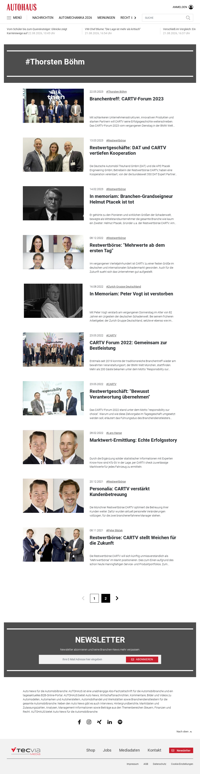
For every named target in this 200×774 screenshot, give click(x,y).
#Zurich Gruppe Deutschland (123, 286)
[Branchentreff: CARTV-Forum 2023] (53, 106)
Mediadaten (129, 750)
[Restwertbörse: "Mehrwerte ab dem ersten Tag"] (53, 252)
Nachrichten (42, 18)
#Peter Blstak (114, 530)
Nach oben (182, 731)
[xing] (99, 721)
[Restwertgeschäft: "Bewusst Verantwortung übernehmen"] (53, 398)
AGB (146, 764)
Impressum (133, 764)
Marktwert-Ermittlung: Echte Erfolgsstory (133, 440)
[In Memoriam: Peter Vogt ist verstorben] (53, 301)
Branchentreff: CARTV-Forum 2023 (127, 99)
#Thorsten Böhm (116, 91)
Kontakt (154, 750)
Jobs (107, 750)
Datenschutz (159, 764)
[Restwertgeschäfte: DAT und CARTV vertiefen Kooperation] (53, 155)
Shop (90, 750)
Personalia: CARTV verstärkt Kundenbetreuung (120, 491)
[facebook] (79, 721)
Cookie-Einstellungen (182, 764)
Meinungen (106, 18)
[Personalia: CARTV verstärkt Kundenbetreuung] (53, 496)
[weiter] (117, 598)
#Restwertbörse (116, 140)
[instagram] (89, 721)
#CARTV (111, 335)
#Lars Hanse (114, 432)
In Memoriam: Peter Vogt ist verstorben (131, 294)
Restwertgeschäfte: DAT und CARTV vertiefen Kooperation (128, 150)
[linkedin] (109, 721)
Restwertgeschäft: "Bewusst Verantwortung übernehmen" (120, 394)
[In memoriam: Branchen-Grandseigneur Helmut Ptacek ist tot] (53, 203)
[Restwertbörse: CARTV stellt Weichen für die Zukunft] (53, 544)
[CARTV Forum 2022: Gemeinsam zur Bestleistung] (53, 349)
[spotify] (120, 721)
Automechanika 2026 (75, 18)
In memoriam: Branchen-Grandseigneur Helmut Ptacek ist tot (131, 199)
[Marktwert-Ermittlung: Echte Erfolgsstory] (53, 447)
